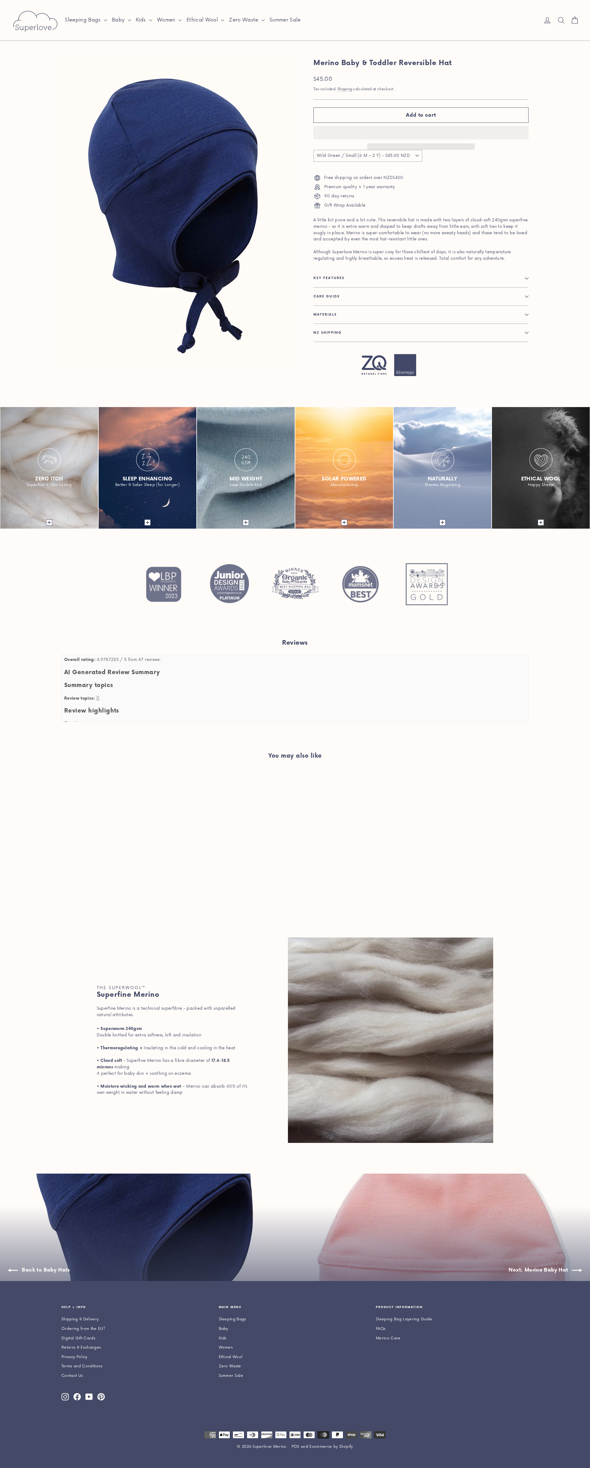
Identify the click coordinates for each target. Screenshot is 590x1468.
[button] (421, 132)
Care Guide (326, 296)
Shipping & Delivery (80, 1319)
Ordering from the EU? (83, 1328)
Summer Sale (285, 20)
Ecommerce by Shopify (331, 1446)
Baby (119, 20)
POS (296, 1446)
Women (167, 20)
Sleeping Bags (83, 20)
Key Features (328, 278)
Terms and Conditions (82, 1366)
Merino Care (388, 1338)
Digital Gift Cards (78, 1338)
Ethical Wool (203, 20)
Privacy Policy (74, 1357)
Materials (325, 315)
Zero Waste (244, 20)
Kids (142, 20)
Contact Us (72, 1375)
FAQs (380, 1328)
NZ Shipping (327, 333)
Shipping (344, 89)
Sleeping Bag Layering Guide (404, 1319)
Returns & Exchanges (81, 1347)
